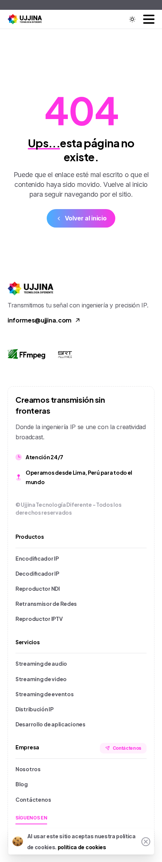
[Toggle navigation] (148, 19)
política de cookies (82, 847)
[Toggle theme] (132, 19)
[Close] (146, 842)
